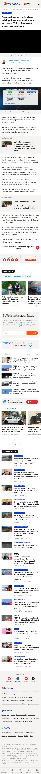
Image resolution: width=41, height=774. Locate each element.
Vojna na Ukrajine (19, 469)
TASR (15, 465)
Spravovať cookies (33, 704)
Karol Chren (6, 434)
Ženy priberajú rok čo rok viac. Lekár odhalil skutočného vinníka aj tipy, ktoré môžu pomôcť (26, 634)
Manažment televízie (32, 718)
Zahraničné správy (26, 697)
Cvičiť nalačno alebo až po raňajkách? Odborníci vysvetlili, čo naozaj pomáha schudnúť (13, 300)
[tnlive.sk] (12, 3)
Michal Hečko (18, 581)
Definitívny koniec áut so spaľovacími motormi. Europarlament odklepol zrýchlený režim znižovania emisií (24, 146)
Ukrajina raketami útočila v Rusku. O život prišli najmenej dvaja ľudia (25, 490)
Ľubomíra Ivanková (20, 595)
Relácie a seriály (21, 715)
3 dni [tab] (33, 354)
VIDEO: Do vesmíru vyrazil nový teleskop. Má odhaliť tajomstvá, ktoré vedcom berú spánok (26, 620)
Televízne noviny (18, 732)
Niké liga (4, 736)
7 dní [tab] (37, 354)
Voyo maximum (6, 732)
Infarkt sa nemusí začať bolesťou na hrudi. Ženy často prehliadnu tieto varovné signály (25, 360)
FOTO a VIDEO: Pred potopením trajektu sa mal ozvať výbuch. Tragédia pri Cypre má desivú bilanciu (25, 368)
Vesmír (16, 615)
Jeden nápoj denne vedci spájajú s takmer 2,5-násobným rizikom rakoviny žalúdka (26, 648)
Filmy (31, 736)
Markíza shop (27, 721)
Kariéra (22, 718)
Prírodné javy (18, 456)
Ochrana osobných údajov (10, 704)
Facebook (18, 681)
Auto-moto (19, 9)
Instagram (9, 681)
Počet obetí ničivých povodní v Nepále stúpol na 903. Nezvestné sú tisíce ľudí (26, 461)
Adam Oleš (17, 652)
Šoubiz (13, 715)
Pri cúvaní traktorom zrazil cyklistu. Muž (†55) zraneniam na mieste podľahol (26, 383)
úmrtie (16, 554)
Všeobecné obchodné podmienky (22, 700)
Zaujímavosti (18, 642)
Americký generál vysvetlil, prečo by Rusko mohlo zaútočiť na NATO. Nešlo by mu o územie (26, 518)
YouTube (26, 681)
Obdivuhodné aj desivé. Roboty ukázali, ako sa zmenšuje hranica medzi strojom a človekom (26, 576)
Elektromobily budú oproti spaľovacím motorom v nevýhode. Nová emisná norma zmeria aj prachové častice (26, 205)
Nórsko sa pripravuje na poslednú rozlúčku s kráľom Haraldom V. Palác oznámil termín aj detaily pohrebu (24, 560)
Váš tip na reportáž (11, 694)
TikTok (33, 681)
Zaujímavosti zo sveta (20, 526)
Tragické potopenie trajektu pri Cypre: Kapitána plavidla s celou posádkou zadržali (26, 591)
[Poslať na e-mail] (12, 260)
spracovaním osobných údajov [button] (20, 324)
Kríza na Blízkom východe (21, 542)
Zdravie (16, 629)
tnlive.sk (5, 9)
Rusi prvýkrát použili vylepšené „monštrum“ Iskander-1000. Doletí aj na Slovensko (26, 661)
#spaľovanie (18, 276)
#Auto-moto (6, 276)
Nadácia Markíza (7, 721)
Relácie (20, 736)
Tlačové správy (6, 718)
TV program (5, 715)
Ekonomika (12, 9)
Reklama (15, 718)
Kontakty (4, 697)
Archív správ (5, 700)
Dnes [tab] (28, 354)
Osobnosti (31, 715)
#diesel (28, 276)
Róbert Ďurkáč (26, 61)
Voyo (30, 346)
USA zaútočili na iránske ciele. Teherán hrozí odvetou (25, 546)
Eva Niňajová (18, 522)
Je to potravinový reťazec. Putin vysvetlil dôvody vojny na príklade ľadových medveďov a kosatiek (26, 476)
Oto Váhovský (14, 61)
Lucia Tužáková (19, 611)
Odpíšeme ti (18, 721)
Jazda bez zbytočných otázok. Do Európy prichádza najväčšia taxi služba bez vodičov (14, 429)
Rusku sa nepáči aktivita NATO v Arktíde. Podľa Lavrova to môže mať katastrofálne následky (26, 504)
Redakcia (23, 704)
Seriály (26, 736)
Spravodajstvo (29, 732)
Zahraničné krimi (19, 585)
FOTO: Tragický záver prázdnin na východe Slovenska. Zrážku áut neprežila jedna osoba (25, 375)
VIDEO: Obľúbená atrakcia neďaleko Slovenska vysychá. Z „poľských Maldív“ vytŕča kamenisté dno (26, 533)
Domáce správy (14, 697)
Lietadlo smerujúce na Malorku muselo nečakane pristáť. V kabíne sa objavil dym (26, 391)
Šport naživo (12, 736)
